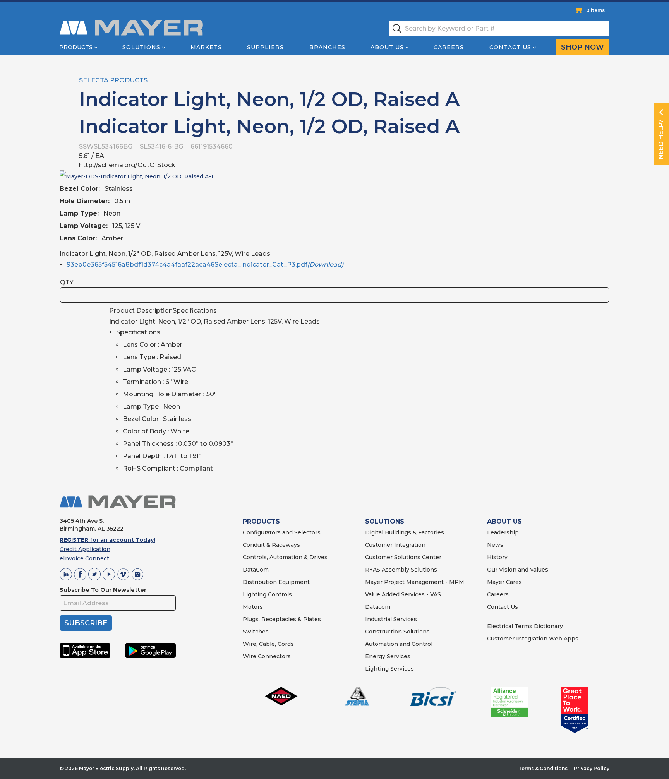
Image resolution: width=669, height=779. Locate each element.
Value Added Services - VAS (403, 594)
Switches (256, 631)
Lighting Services (389, 668)
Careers (449, 47)
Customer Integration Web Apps (532, 638)
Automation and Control (398, 643)
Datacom (377, 606)
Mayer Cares (504, 582)
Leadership (503, 532)
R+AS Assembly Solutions (401, 569)
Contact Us (510, 47)
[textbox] (499, 28)
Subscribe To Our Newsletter (103, 589)
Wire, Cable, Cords (268, 643)
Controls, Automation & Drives (285, 557)
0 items (595, 10)
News (495, 544)
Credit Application (85, 549)
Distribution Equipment (276, 582)
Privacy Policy (591, 768)
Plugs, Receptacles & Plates (282, 619)
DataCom (256, 569)
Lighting (254, 594)
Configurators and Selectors (282, 532)
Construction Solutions (397, 631)
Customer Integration (395, 544)
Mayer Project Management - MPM (414, 582)
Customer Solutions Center (403, 557)
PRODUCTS (261, 521)
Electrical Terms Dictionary (525, 626)
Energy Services (387, 656)
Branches (327, 47)
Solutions (141, 47)
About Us (387, 47)
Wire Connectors (267, 656)
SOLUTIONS (384, 521)
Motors (253, 606)
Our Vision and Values (517, 569)
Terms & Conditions (543, 768)
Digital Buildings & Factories (404, 532)
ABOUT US (504, 521)
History (497, 557)
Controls (279, 594)
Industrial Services (391, 619)
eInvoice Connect (84, 558)
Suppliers (265, 47)
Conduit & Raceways (271, 544)
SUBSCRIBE (85, 623)
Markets (206, 47)
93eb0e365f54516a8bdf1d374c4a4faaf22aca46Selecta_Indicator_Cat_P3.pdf (205, 264)
